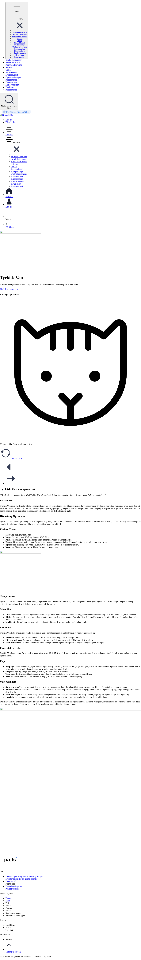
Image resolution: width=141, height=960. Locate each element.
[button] (19, 30)
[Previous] (11, 472)
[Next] (11, 483)
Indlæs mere (16, 458)
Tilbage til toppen (13, 952)
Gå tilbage (10, 227)
